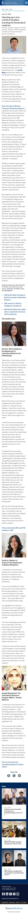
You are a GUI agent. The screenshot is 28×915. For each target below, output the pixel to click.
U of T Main (23, 902)
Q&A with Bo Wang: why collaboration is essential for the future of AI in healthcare (15, 311)
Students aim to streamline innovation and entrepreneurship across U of (13, 811)
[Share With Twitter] (14, 775)
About (7, 9)
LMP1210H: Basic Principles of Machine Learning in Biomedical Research (15, 297)
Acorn (9, 290)
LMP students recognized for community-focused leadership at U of (14, 872)
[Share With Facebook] (9, 775)
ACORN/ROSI (5, 902)
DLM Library (12, 902)
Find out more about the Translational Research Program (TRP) (12, 764)
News (11, 9)
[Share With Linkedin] (19, 775)
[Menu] (26, 2)
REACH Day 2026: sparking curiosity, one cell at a (12, 843)
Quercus (18, 902)
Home (3, 9)
